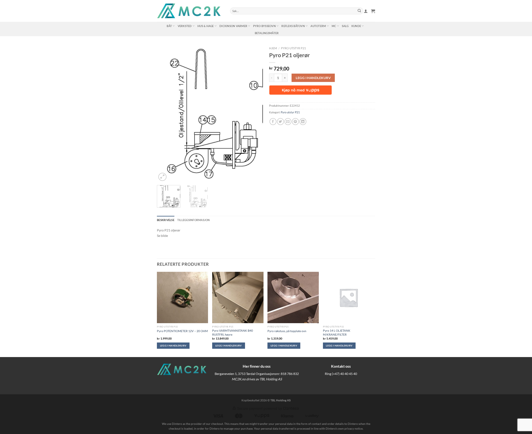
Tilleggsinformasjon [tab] (193, 220)
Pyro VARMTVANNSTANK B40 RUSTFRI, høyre (232, 332)
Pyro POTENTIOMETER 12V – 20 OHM (182, 331)
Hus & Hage (205, 26)
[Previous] (164, 113)
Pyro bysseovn (264, 26)
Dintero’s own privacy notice (344, 428)
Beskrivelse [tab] (165, 220)
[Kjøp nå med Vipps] (300, 90)
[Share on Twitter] (280, 121)
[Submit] (359, 11)
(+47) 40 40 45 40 (344, 374)
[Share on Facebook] (273, 121)
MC (334, 26)
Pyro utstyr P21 (293, 48)
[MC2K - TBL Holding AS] (190, 11)
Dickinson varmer (233, 26)
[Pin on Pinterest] (295, 121)
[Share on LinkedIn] (302, 121)
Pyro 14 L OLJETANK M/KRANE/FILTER (336, 332)
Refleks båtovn (293, 26)
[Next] (255, 113)
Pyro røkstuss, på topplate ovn (286, 331)
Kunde (356, 26)
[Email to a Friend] (287, 121)
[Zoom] (162, 177)
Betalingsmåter (267, 33)
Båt (169, 26)
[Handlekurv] (373, 11)
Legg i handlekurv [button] (173, 345)
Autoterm (318, 26)
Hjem (273, 48)
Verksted (185, 26)
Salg (345, 26)
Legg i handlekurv (313, 78)
